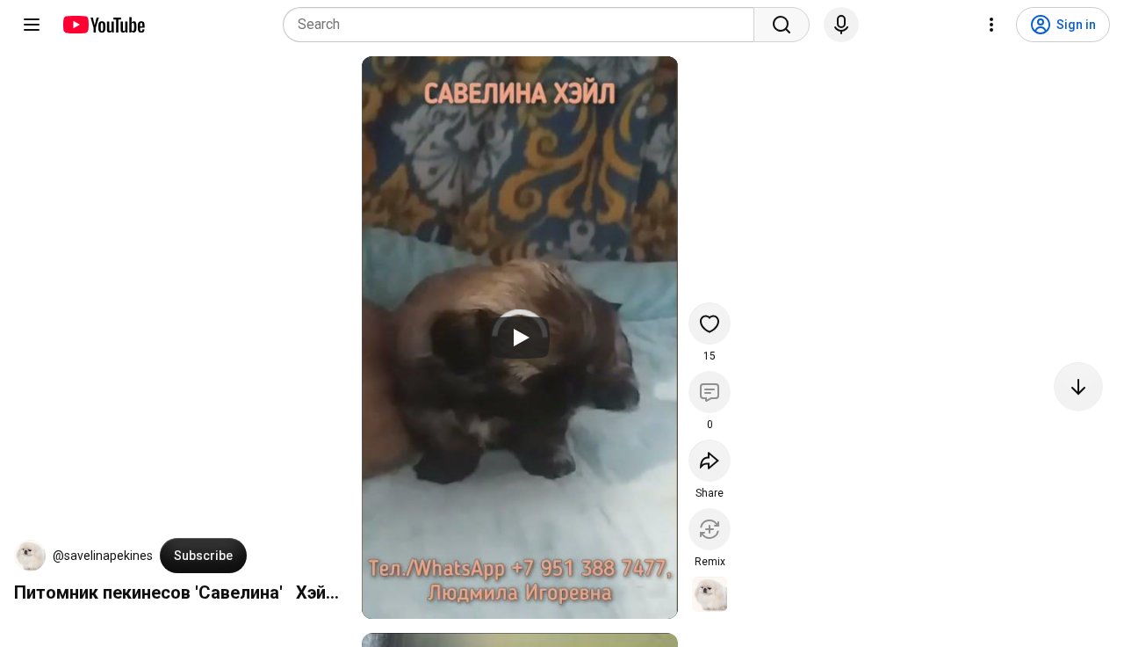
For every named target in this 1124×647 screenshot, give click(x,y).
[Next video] (1078, 386)
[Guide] (31, 24)
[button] (30, 555)
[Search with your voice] (841, 24)
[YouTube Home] (103, 24)
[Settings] (991, 24)
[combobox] (524, 24)
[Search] (781, 24)
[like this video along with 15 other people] (709, 323)
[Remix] (709, 529)
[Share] (709, 461)
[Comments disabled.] (709, 392)
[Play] (520, 337)
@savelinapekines (103, 556)
